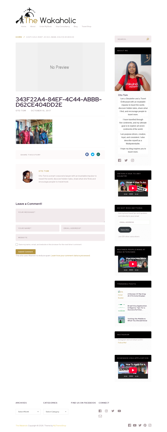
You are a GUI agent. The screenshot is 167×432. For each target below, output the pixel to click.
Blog (76, 26)
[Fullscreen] (145, 194)
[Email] (101, 416)
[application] (133, 188)
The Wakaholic (22, 425)
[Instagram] (107, 411)
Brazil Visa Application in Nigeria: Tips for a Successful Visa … (137, 308)
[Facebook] (101, 411)
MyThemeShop (59, 425)
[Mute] (141, 194)
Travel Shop (86, 26)
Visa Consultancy (63, 26)
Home (23, 26)
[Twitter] (113, 411)
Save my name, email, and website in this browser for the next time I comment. (50, 244)
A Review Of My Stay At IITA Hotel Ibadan (137, 295)
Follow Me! (122, 343)
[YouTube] (120, 411)
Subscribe (125, 230)
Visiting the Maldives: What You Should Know (137, 320)
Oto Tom (21, 110)
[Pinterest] (145, 425)
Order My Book (45, 26)
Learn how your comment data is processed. (70, 255)
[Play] (121, 194)
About (32, 26)
